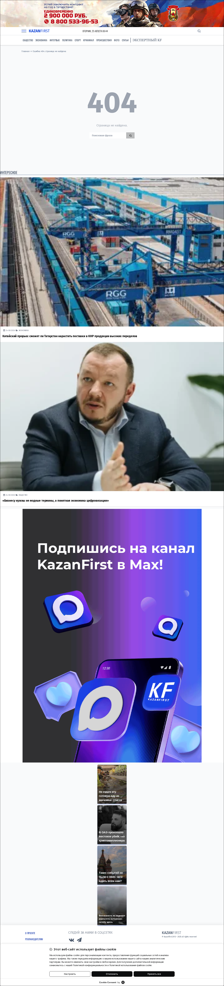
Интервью (55, 40)
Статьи (125, 40)
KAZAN (39, 31)
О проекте (30, 933)
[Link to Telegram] (79, 940)
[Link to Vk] (71, 940)
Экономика (41, 40)
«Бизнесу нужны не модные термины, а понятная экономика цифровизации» (55, 500)
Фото (116, 40)
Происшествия (104, 40)
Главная (25, 51)
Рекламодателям (34, 939)
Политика (67, 40)
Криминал (88, 40)
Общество (28, 40)
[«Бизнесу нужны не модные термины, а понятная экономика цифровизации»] (112, 416)
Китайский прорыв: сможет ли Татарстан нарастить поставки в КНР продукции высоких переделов (69, 336)
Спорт (78, 40)
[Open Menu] (23, 31)
